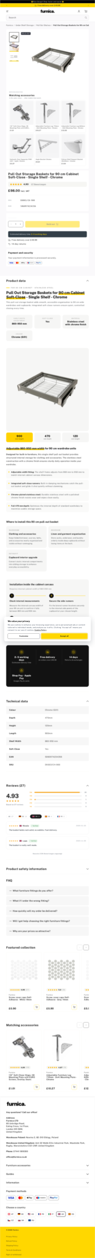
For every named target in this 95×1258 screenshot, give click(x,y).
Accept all (64, 636)
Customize (23, 636)
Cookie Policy (41, 630)
